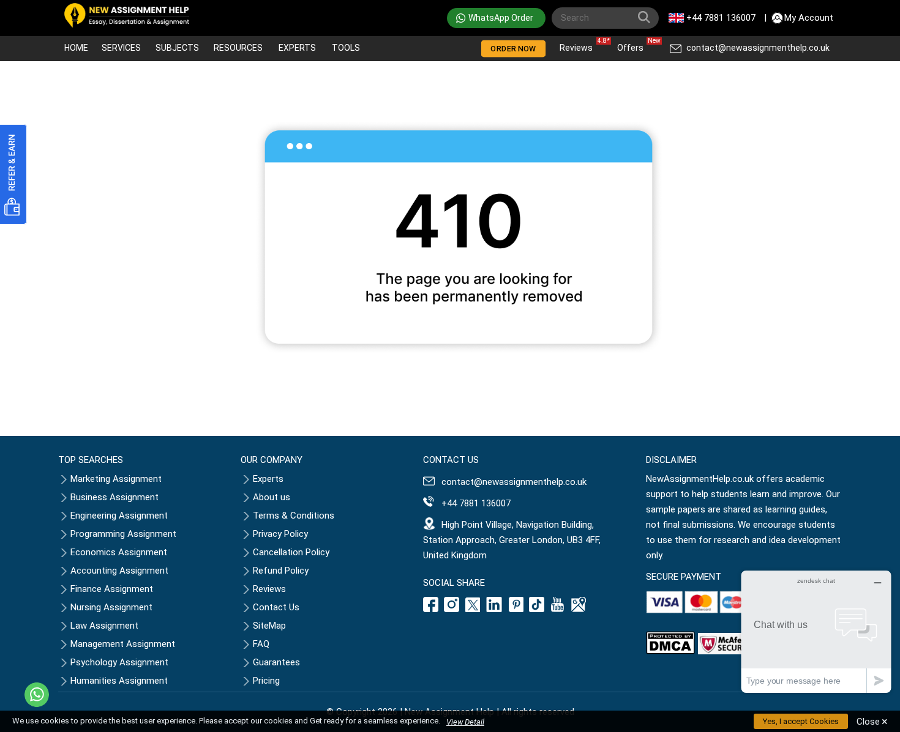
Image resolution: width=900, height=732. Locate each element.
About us (271, 497)
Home (76, 48)
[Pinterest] (516, 609)
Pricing (266, 680)
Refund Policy (281, 570)
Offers (633, 45)
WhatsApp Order (500, 18)
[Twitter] (472, 609)
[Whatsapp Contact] (36, 695)
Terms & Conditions (293, 515)
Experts (297, 48)
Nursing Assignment (111, 607)
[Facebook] (432, 609)
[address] (578, 609)
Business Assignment (114, 497)
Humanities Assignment (119, 680)
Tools (346, 48)
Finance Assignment (111, 588)
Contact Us (276, 607)
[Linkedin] (494, 609)
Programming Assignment (123, 533)
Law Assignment (104, 625)
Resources (238, 48)
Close (872, 721)
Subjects (177, 48)
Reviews (579, 45)
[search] (646, 19)
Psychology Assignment (119, 662)
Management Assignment (122, 643)
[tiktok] (537, 609)
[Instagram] (451, 609)
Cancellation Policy (291, 552)
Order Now (514, 49)
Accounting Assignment (119, 570)
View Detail (465, 721)
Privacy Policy (280, 533)
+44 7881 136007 (721, 17)
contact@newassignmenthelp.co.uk (758, 48)
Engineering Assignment (119, 515)
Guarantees (276, 662)
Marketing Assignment (116, 478)
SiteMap (269, 625)
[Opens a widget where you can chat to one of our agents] (816, 631)
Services (121, 48)
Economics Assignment (118, 552)
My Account (808, 17)
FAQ (261, 643)
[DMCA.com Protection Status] (670, 651)
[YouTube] (557, 609)
